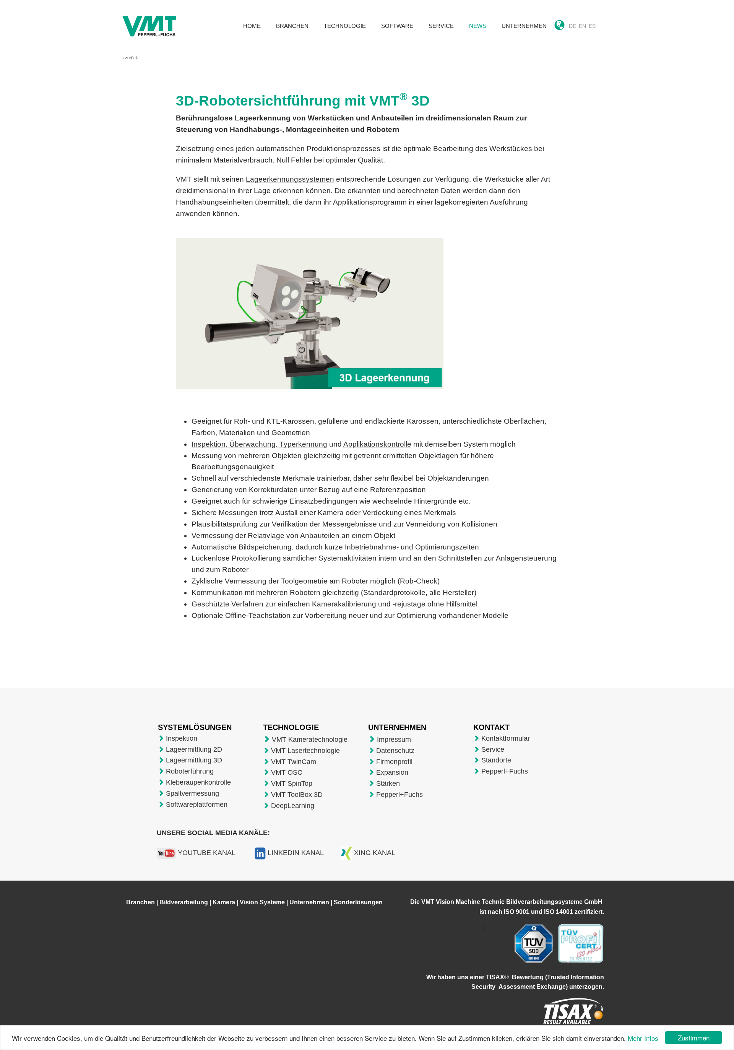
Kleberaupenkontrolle (198, 782)
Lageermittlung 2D (194, 749)
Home (252, 26)
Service (492, 749)
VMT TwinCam (293, 762)
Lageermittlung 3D (194, 760)
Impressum (394, 739)
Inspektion (181, 738)
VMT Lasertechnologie (305, 750)
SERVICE (441, 26)
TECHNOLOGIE (345, 26)
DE (572, 26)
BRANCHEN (292, 26)
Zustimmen (694, 1037)
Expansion (392, 772)
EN (582, 26)
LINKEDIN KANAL (296, 853)
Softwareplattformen (196, 804)
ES (592, 26)
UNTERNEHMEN (524, 26)
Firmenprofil (394, 762)
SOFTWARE (397, 26)
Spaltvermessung (192, 793)
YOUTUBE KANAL (206, 853)
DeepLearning (292, 805)
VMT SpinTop (291, 783)
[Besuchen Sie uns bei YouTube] (166, 853)
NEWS (477, 26)
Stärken (388, 783)
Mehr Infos (643, 1038)
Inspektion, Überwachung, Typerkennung (259, 444)
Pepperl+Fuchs (399, 794)
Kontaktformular (505, 738)
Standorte (496, 760)
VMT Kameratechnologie (310, 739)
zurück (131, 57)
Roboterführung (190, 771)
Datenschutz (395, 750)
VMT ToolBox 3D (297, 794)
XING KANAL (374, 853)
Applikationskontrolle (377, 444)
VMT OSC (286, 772)
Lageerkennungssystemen (290, 179)
